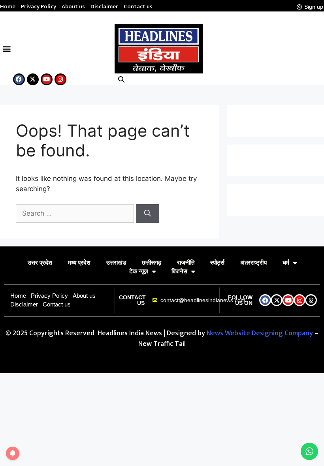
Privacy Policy (38, 7)
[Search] (147, 213)
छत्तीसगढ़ (151, 262)
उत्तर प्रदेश (40, 262)
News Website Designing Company (261, 333)
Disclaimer (104, 7)
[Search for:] (76, 213)
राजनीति (185, 262)
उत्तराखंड (116, 262)
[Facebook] (19, 79)
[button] (6, 48)
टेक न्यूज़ (138, 271)
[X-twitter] (33, 79)
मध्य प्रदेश (79, 262)
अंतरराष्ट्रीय (253, 262)
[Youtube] (47, 79)
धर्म (286, 262)
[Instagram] (60, 79)
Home (7, 7)
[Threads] (311, 300)
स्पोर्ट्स (217, 262)
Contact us (138, 7)
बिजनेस (179, 271)
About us (73, 7)
